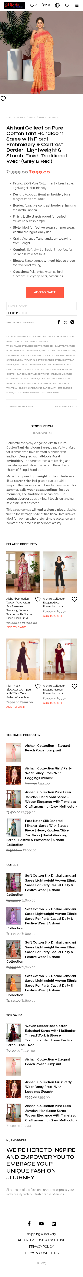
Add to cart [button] (16, 627)
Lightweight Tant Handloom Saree (48, 374)
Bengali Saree (31, 336)
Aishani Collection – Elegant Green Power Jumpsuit (55, 602)
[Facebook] (60, 323)
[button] (33, 5)
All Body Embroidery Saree (31, 346)
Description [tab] (41, 426)
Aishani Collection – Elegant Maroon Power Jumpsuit (55, 689)
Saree (32, 117)
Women (21, 117)
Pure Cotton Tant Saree (22, 378)
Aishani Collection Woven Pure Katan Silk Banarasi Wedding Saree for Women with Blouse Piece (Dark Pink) (19, 608)
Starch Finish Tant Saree (23, 383)
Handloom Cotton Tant (40, 369)
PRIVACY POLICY (41, 1247)
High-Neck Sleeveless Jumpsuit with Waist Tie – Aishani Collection (19, 691)
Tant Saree (30, 341)
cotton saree (51, 336)
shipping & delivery (41, 1234)
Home (9, 117)
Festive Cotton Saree (29, 364)
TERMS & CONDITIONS (42, 1253)
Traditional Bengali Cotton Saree (36, 392)
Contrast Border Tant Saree (25, 355)
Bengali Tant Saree (62, 346)
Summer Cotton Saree (55, 383)
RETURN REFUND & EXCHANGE (41, 1240)
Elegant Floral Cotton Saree (34, 360)
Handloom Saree (48, 117)
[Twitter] (67, 323)
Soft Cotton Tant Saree (54, 378)
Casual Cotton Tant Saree (58, 350)
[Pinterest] (73, 323)
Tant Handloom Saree (20, 388)
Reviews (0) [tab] (42, 433)
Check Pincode (17, 313)
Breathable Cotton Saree (23, 350)
